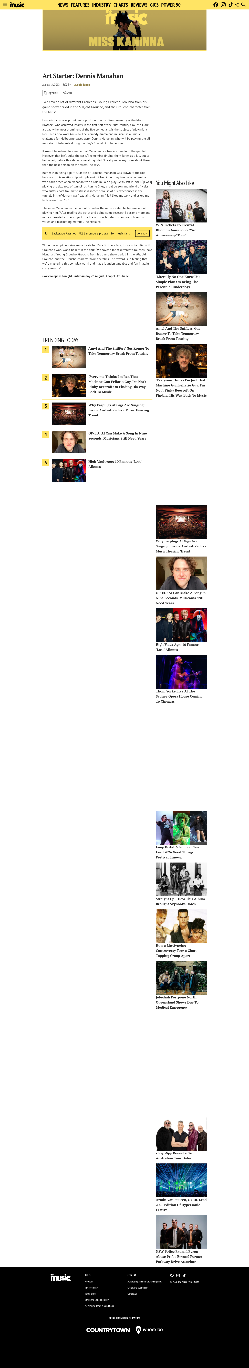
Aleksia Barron (82, 85)
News (62, 4)
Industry (101, 4)
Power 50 (171, 4)
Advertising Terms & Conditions (99, 1305)
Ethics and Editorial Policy (97, 1299)
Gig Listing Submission (138, 1287)
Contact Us (132, 1293)
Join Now (142, 233)
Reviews (139, 4)
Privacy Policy (91, 1287)
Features (80, 4)
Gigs (154, 4)
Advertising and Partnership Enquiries (145, 1281)
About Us (89, 1281)
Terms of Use (91, 1293)
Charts (120, 4)
